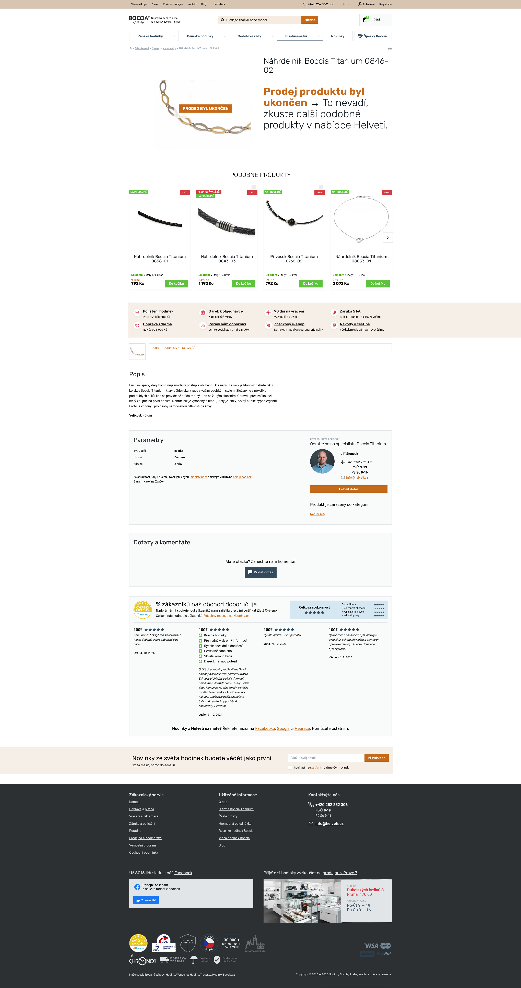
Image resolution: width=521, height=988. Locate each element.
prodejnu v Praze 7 (340, 872)
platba (149, 809)
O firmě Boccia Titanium (236, 809)
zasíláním (317, 767)
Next (388, 237)
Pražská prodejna (173, 4)
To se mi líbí (148, 900)
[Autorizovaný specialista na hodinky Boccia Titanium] (139, 20)
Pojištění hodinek (158, 311)
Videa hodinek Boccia (234, 838)
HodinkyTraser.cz (201, 974)
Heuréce (302, 728)
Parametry (171, 347)
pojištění (149, 824)
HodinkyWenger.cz (177, 974)
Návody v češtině (355, 324)
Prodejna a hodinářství (145, 838)
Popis (156, 347)
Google (283, 728)
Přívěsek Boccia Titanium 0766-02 (294, 258)
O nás (223, 802)
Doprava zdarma (157, 324)
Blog (203, 4)
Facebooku (265, 728)
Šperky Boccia (375, 36)
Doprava (135, 809)
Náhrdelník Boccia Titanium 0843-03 (227, 258)
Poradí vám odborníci (227, 324)
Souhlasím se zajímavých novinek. (321, 767)
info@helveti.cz (357, 477)
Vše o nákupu (139, 4)
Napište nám (199, 477)
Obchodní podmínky (143, 852)
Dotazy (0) (189, 347)
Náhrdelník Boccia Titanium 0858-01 (160, 258)
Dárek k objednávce (226, 311)
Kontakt (192, 4)
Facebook (183, 872)
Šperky (155, 48)
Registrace (385, 4)
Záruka (134, 824)
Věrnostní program (142, 845)
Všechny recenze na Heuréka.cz (226, 616)
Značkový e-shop (289, 324)
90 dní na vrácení (289, 311)
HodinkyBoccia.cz (223, 974)
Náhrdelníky (169, 48)
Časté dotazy (228, 816)
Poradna (135, 831)
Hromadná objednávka (235, 824)
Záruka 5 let (350, 311)
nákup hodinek (242, 477)
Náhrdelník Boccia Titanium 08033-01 (361, 258)
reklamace (150, 816)
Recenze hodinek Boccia (236, 831)
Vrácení (134, 816)
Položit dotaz (349, 489)
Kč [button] (345, 4)
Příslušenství (142, 48)
